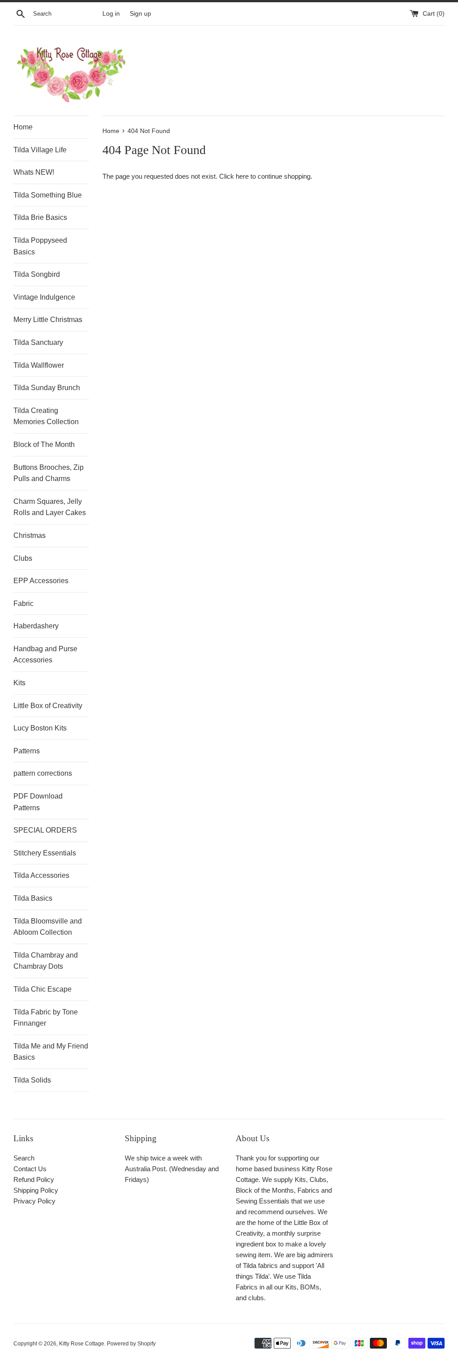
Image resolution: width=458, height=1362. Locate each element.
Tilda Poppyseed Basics (40, 246)
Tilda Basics (32, 898)
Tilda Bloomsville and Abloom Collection (47, 927)
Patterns (26, 751)
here (242, 176)
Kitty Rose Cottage (81, 1344)
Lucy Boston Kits (40, 728)
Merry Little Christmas (47, 319)
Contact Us (30, 1169)
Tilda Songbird (36, 274)
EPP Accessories (40, 580)
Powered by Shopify (131, 1344)
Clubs (22, 558)
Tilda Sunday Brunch (46, 387)
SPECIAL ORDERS (45, 830)
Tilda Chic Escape (42, 989)
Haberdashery (36, 626)
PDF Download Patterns (38, 802)
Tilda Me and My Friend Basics (50, 1051)
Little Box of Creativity (47, 705)
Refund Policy (33, 1179)
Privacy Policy (34, 1201)
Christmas (29, 535)
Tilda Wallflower (38, 365)
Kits (19, 683)
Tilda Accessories (41, 875)
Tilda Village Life (40, 150)
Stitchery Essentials (44, 853)
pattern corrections (42, 773)
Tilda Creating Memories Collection (46, 416)
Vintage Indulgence (44, 297)
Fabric (23, 603)
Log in (111, 13)
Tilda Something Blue (47, 195)
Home (23, 127)
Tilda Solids (32, 1080)
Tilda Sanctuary (38, 342)
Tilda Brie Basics (40, 217)
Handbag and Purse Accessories (45, 654)
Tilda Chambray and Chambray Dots (45, 961)
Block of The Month (44, 444)
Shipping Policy (35, 1190)
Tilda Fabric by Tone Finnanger (45, 1017)
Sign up (140, 13)
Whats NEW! (33, 172)
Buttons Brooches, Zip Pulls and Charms (48, 473)
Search (23, 1158)
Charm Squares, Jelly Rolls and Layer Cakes (49, 507)
